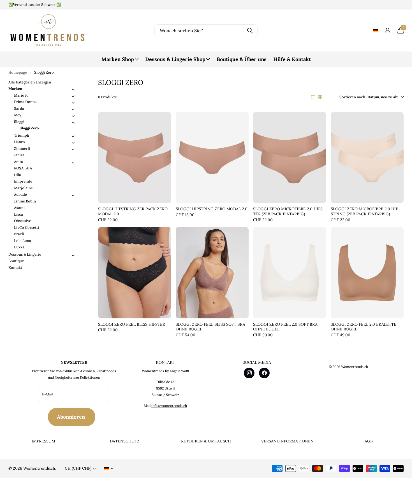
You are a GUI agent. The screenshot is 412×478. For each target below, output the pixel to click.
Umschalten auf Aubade (73, 195)
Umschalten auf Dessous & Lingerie (73, 255)
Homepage (17, 72)
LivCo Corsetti (26, 227)
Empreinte (23, 181)
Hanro (19, 141)
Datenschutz (125, 441)
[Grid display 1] (313, 97)
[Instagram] (249, 373)
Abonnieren (71, 417)
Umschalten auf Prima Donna (73, 102)
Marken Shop (117, 59)
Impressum (43, 441)
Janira (19, 155)
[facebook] (264, 373)
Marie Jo (21, 95)
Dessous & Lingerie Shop (175, 59)
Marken (15, 88)
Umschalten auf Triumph (73, 136)
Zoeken (250, 30)
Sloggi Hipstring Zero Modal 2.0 (211, 209)
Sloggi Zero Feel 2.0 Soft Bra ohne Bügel (285, 327)
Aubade (20, 194)
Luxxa (19, 247)
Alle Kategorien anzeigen (29, 82)
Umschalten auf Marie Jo (73, 96)
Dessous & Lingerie (24, 254)
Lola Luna (22, 240)
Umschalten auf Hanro (73, 142)
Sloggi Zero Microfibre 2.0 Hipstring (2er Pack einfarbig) (365, 211)
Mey (17, 115)
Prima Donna (25, 101)
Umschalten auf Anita (73, 162)
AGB (369, 441)
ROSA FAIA (23, 168)
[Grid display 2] (320, 97)
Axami (19, 207)
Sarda (19, 108)
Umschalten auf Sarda (73, 109)
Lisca (18, 214)
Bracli (19, 234)
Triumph (21, 135)
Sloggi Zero (29, 128)
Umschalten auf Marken (73, 89)
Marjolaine (23, 188)
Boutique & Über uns (242, 59)
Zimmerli (22, 148)
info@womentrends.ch (169, 406)
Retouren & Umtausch (206, 441)
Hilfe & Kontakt (292, 59)
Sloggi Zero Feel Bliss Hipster (131, 324)
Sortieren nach (352, 97)
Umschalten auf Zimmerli (73, 149)
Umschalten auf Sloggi (73, 122)
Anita (18, 161)
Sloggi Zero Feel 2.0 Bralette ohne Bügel (363, 327)
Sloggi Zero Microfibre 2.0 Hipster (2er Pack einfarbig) (289, 211)
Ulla (17, 174)
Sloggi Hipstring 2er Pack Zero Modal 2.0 (133, 211)
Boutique (16, 260)
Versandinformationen (287, 441)
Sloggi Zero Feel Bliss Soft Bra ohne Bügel (210, 327)
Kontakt (15, 267)
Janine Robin (25, 201)
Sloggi (19, 121)
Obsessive (22, 220)
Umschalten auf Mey (73, 116)
